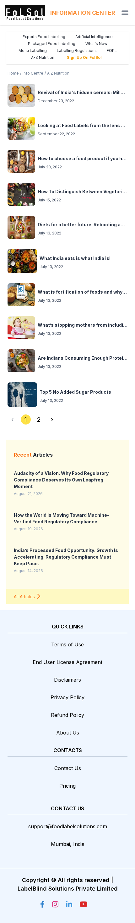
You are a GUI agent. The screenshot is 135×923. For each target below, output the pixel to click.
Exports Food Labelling (44, 36)
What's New (96, 43)
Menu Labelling (33, 50)
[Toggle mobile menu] (125, 13)
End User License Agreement (67, 662)
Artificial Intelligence (94, 36)
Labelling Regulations (77, 50)
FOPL (112, 50)
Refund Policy (67, 715)
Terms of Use (67, 644)
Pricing (67, 786)
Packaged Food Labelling (51, 43)
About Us (67, 732)
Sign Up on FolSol (84, 57)
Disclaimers (67, 680)
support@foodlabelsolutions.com (67, 826)
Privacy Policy (67, 697)
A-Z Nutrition (42, 57)
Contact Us (67, 768)
